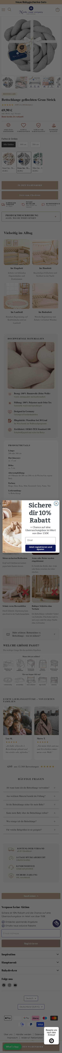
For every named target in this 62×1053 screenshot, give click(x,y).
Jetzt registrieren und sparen (40, 548)
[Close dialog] (56, 503)
